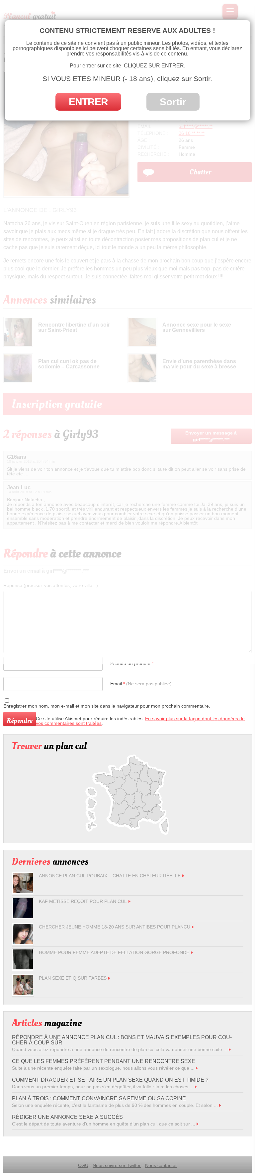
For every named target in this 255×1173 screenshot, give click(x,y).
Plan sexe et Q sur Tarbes (73, 978)
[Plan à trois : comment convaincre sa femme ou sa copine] (220, 1105)
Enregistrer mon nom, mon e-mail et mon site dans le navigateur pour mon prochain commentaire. (106, 706)
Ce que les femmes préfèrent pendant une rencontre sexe (103, 1061)
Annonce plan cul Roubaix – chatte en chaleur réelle (110, 875)
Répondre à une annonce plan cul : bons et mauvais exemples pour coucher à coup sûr (122, 1039)
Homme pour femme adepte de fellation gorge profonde (114, 952)
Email (141, 683)
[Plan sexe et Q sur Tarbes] (23, 993)
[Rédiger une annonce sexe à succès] (198, 1123)
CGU (83, 1165)
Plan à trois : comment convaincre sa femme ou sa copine (99, 1098)
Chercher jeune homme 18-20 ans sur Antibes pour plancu (114, 926)
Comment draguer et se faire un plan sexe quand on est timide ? (110, 1080)
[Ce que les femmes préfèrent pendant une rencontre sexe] (197, 1068)
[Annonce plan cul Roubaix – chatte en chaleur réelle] (23, 891)
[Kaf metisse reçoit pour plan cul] (23, 916)
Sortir (173, 101)
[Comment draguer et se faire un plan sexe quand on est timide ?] (196, 1086)
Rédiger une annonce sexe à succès (67, 1117)
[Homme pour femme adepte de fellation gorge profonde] (23, 967)
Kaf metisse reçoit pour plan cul (83, 901)
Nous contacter (161, 1165)
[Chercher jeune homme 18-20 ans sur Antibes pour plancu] (23, 942)
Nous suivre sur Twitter (117, 1165)
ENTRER (88, 101)
